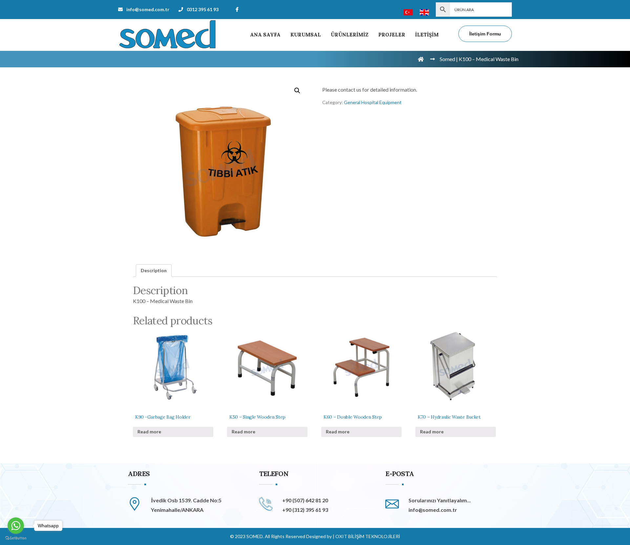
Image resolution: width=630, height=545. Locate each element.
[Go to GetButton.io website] (15, 538)
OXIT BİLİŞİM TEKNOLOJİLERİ (367, 536)
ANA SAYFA (265, 35)
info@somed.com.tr (147, 9)
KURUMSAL (305, 35)
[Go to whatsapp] (16, 525)
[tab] (154, 270)
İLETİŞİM (427, 35)
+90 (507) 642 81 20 (305, 500)
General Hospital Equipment (373, 102)
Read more (149, 431)
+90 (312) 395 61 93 (305, 510)
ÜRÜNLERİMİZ (349, 35)
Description (154, 270)
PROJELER (391, 35)
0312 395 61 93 (203, 9)
